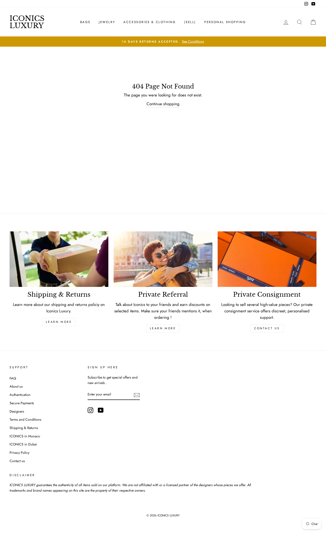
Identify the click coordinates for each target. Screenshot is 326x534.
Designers (17, 411)
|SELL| (190, 22)
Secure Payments (22, 403)
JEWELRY (107, 22)
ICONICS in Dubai (23, 444)
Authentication (20, 394)
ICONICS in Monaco (25, 436)
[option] (163, 41)
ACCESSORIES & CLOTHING (149, 22)
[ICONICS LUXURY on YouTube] (101, 410)
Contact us (267, 328)
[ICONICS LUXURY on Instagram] (90, 410)
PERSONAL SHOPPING (225, 22)
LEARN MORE (59, 322)
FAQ (13, 378)
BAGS (85, 22)
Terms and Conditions (25, 419)
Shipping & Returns (24, 427)
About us (16, 386)
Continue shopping (163, 104)
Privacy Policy (19, 452)
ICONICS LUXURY (27, 22)
